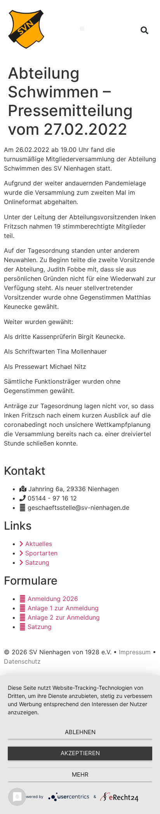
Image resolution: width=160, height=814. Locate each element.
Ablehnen (80, 732)
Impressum (135, 652)
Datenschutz (22, 661)
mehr (80, 774)
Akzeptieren (80, 753)
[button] (82, 28)
